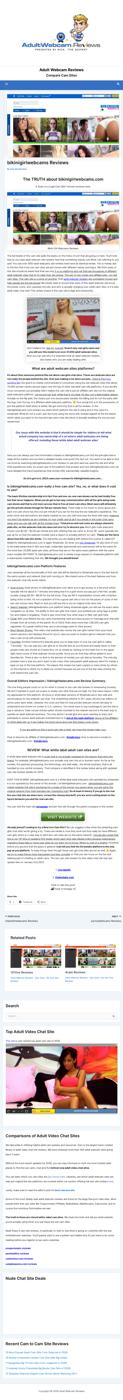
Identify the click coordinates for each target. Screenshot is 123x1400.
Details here (73, 737)
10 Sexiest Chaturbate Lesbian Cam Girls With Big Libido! (36, 1357)
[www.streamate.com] (63, 320)
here (110, 1181)
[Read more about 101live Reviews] (36, 955)
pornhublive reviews (17, 1253)
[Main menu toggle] (6, 84)
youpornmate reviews (18, 1248)
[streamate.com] (63, 816)
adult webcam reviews (76, 279)
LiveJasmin (64, 869)
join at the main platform (80, 718)
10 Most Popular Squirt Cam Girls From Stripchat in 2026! (37, 1352)
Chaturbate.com (64, 877)
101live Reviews (22, 972)
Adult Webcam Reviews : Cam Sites (28, 978)
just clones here (56, 1176)
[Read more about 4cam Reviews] (90, 955)
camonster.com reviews (19, 1258)
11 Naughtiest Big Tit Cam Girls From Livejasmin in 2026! (36, 1363)
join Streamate (87, 542)
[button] (118, 84)
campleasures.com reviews (21, 1264)
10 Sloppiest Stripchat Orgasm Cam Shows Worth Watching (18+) (41, 1373)
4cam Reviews (75, 972)
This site (10, 1041)
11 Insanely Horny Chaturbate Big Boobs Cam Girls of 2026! (38, 1368)
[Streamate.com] (61, 1079)
